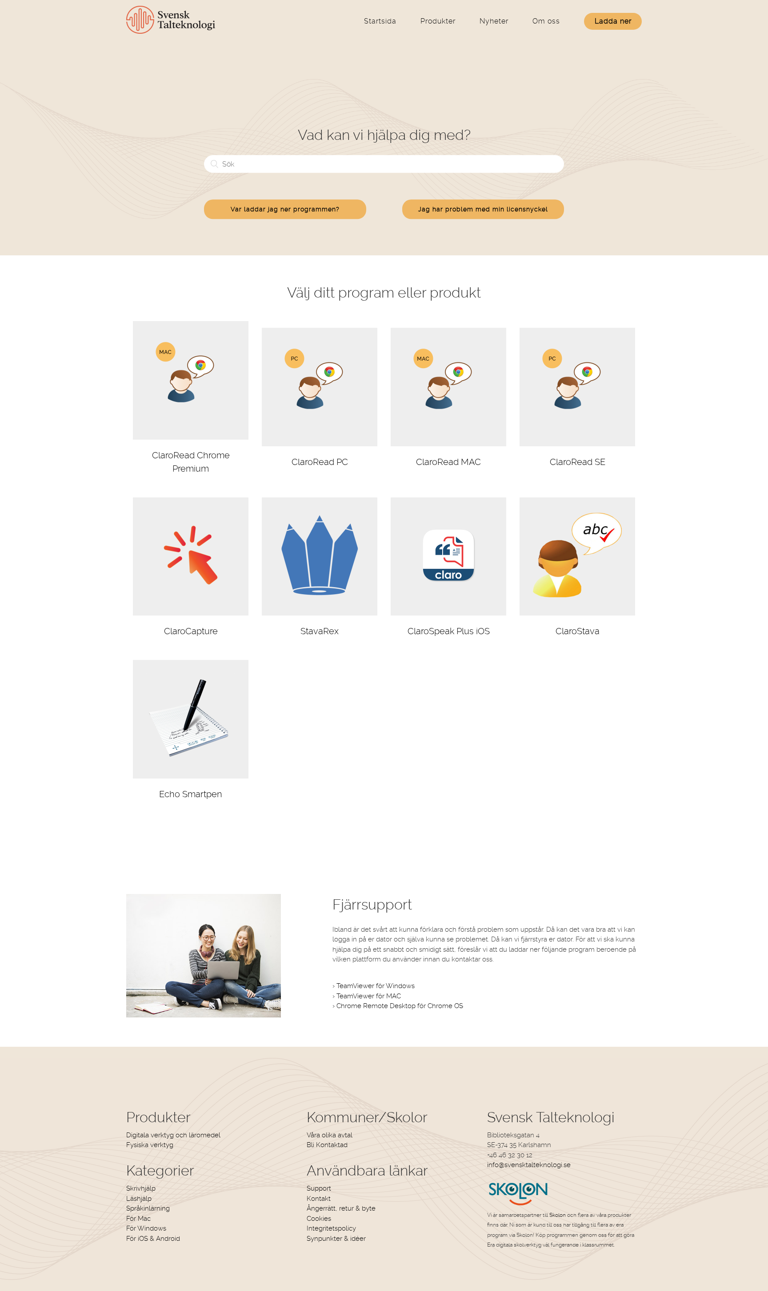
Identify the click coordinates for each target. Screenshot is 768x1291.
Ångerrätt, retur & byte (341, 1208)
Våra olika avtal (329, 1135)
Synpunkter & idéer (336, 1239)
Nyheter (494, 21)
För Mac (138, 1219)
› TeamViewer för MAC (366, 996)
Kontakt (319, 1199)
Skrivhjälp (141, 1188)
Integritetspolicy (331, 1228)
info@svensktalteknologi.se (529, 1165)
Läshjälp (139, 1199)
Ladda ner (613, 21)
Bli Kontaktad (327, 1145)
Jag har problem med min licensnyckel (483, 209)
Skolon (557, 1215)
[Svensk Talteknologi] (170, 32)
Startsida (380, 21)
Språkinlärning (148, 1208)
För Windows (146, 1228)
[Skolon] (518, 1204)
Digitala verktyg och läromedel (173, 1135)
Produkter (438, 21)
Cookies (319, 1219)
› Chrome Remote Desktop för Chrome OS (397, 1006)
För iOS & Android (153, 1239)
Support (319, 1188)
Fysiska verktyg (149, 1145)
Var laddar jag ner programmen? (285, 209)
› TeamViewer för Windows (373, 986)
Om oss (546, 21)
